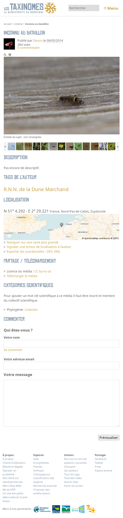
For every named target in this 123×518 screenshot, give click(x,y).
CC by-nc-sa (42, 271)
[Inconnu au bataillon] (53, 146)
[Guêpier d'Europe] (11, 146)
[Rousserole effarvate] (20, 146)
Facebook (100, 459)
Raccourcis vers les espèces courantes (75, 461)
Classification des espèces (43, 480)
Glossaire (69, 466)
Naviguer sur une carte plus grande (32, 242)
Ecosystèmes (41, 463)
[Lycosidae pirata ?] (86, 146)
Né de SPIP (9, 489)
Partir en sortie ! (74, 486)
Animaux (38, 470)
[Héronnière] (103, 146)
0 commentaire (28, 47)
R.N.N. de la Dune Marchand (36, 189)
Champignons (41, 474)
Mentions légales (13, 466)
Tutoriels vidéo (73, 478)
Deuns (37, 40)
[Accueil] (30, 7)
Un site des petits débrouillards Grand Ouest (15, 497)
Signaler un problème (9, 472)
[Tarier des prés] (28, 146)
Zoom (5, 55)
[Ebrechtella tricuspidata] (45, 146)
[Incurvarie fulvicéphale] (70, 146)
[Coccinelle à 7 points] (111, 146)
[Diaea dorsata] (36, 146)
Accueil (7, 23)
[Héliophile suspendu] (61, 146)
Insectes (31, 309)
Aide (36, 459)
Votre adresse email (19, 359)
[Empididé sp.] (78, 146)
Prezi (98, 466)
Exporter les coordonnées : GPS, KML (33, 251)
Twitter (99, 463)
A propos (8, 459)
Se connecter (13, 350)
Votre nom (12, 337)
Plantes (37, 466)
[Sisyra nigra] (95, 146)
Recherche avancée (45, 486)
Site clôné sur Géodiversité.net (13, 480)
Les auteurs (71, 470)
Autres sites (71, 482)
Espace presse (103, 470)
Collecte (18, 23)
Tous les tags (72, 474)
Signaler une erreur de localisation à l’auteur (39, 247)
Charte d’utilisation (14, 463)
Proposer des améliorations (41, 491)
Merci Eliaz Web (12, 486)
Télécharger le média (10, 55)
